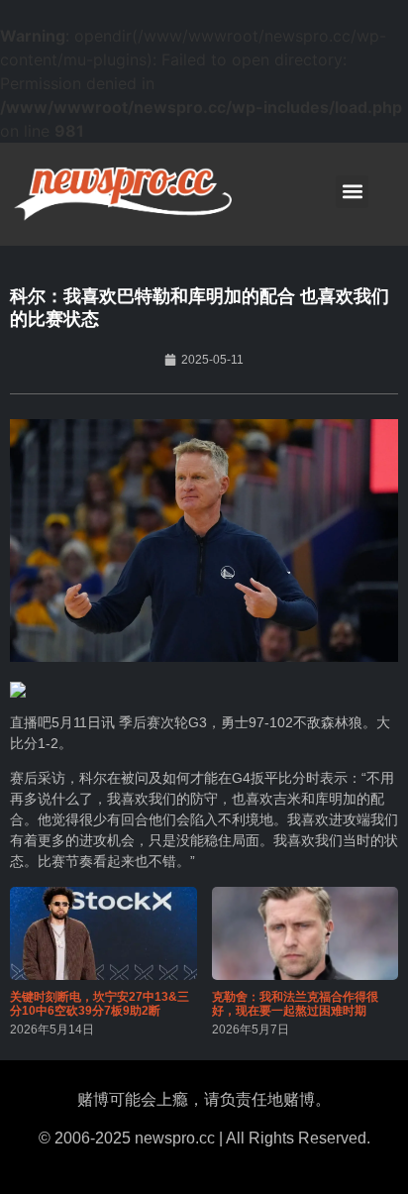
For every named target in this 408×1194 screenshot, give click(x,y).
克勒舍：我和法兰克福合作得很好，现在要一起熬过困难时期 (295, 1004)
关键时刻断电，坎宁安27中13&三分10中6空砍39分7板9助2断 (99, 1004)
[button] (352, 191)
